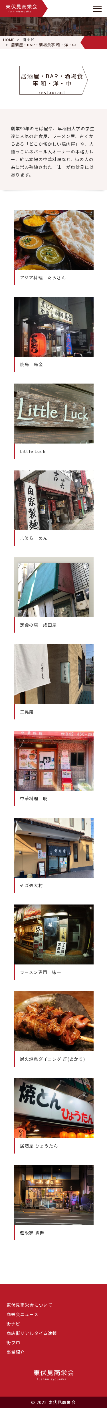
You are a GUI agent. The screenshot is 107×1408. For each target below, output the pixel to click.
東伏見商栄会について (30, 1305)
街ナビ (29, 39)
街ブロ (14, 1342)
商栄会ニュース (23, 1314)
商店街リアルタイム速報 (32, 1333)
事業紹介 (16, 1352)
